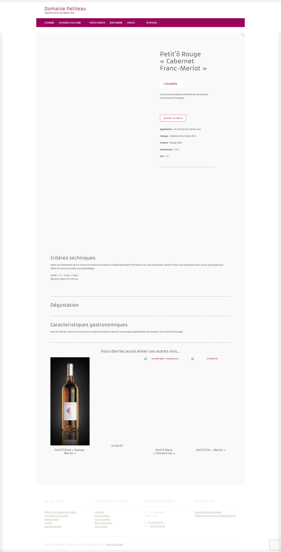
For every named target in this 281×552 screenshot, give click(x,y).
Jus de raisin (101, 526)
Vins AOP (99, 512)
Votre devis (151, 22)
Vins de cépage (102, 515)
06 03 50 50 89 (157, 526)
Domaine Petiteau (65, 8)
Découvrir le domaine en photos (60, 512)
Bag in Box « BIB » (104, 522)
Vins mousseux (102, 519)
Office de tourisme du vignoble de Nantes (215, 515)
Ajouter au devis (173, 118)
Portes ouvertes (97, 22)
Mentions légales (53, 526)
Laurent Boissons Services (208, 512)
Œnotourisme (116, 22)
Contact (131, 22)
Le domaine (49, 22)
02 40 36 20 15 (156, 522)
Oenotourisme (52, 519)
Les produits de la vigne (70, 22)
